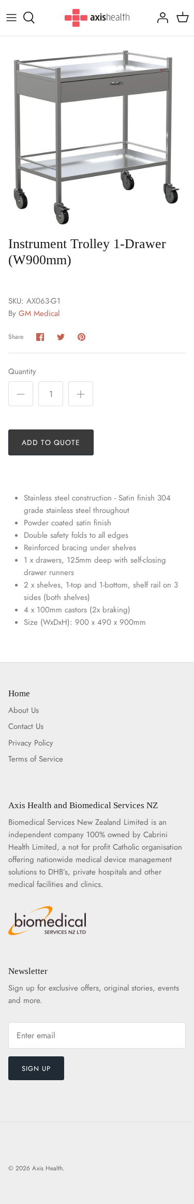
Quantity (22, 371)
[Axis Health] (97, 18)
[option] (97, 133)
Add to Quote (51, 442)
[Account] (159, 17)
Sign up (36, 1068)
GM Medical (39, 313)
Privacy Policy (30, 743)
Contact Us (25, 726)
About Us (23, 710)
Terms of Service (35, 759)
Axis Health (47, 1168)
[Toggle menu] (11, 17)
